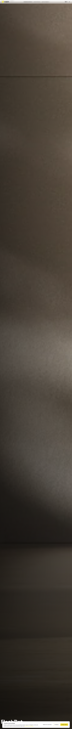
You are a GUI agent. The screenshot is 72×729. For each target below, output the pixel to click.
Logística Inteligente (45, 1)
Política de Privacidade (29, 726)
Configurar (56, 724)
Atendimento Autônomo (28, 1)
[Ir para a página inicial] (5, 2)
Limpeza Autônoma (37, 1)
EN (66, 1)
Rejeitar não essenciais (47, 724)
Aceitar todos (64, 724)
